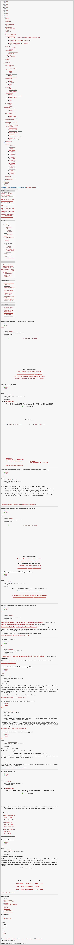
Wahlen (7, 59)
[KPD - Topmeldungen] (39, 938)
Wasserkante (9, 103)
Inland (7, 19)
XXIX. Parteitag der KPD (8, 900)
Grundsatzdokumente (10, 36)
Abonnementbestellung (11, 177)
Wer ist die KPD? (12, 47)
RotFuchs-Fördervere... (7, 239)
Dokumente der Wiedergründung (10, 904)
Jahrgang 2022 (12, 151)
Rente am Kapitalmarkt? (8, 294)
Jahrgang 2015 (12, 161)
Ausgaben (8, 144)
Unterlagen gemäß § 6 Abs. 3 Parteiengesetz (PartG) (17, 572)
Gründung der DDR (13, 129)
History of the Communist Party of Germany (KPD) (16, 667)
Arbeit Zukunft (8, 227)
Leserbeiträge (9, 27)
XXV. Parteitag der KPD (8, 313)
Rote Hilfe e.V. (9, 241)
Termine (8, 60)
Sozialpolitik (11, 134)
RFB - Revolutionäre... (10, 237)
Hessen (7, 69)
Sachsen (8, 87)
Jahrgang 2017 (12, 158)
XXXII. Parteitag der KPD (8, 385)
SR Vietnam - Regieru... (7, 253)
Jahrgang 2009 (12, 170)
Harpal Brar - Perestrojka (8, 639)
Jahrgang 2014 (12, 163)
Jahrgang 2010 (12, 169)
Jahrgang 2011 (12, 167)
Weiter (5, 933)
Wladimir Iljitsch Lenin (13, 117)
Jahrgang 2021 (12, 153)
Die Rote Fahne (9, 272)
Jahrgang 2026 (12, 145)
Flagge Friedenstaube (7, 840)
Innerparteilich (9, 141)
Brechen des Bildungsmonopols (15, 131)
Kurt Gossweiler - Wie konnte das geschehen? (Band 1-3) (18, 605)
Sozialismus (5, 267)
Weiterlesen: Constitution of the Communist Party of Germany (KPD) (14, 728)
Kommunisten (8, 276)
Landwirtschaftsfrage (13, 132)
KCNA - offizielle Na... (10, 249)
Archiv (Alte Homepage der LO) (15, 95)
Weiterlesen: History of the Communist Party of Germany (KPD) (13, 697)
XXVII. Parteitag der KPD (8, 314)
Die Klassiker (9, 113)
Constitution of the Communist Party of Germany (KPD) (20, 40)
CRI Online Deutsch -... (10, 250)
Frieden (6, 269)
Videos (7, 30)
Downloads (8, 62)
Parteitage (8, 57)
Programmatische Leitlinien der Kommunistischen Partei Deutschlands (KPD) (24, 37)
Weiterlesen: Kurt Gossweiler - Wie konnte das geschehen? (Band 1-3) (15, 635)
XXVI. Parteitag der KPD (8, 316)
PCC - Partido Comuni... (7, 256)
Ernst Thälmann (11, 269)
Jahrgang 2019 (12, 155)
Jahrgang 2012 (12, 166)
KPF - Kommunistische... (7, 225)
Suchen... (2, 189)
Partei (7, 18)
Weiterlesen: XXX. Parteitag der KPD (8, 836)
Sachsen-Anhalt (9, 93)
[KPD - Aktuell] (4, 938)
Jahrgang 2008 (12, 171)
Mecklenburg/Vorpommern (11, 74)
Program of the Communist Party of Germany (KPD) (19, 43)
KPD (9, 264)
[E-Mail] (6, 325)
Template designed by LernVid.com (19, 943)
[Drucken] (6, 323)
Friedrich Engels (12, 116)
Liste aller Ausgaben (13, 112)
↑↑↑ (1, 941)
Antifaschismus (8, 275)
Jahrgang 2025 (12, 147)
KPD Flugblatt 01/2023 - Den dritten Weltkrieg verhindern (18, 508)
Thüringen (8, 98)
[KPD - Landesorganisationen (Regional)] (25, 938)
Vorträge (8, 25)
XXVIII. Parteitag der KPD (9, 901)
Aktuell (10, 66)
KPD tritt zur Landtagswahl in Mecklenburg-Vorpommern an (9, 285)
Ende (5, 934)
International (8, 21)
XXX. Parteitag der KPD (8, 771)
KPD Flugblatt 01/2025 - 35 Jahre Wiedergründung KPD (18, 321)
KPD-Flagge (6, 898)
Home (8, 187)
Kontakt (10, 72)
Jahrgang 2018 (12, 157)
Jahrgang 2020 (12, 154)
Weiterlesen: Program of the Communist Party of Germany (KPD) (13, 767)
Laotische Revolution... (10, 257)
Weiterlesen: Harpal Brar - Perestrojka (8, 663)
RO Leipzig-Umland (13, 90)
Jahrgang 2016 (12, 160)
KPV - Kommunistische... (7, 245)
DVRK (7, 22)
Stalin (12, 266)
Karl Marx (11, 114)
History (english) (12, 53)
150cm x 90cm (29, 889)
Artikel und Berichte (10, 24)
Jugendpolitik (12, 135)
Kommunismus (8, 273)
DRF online (8, 176)
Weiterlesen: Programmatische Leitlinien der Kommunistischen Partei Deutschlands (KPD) (18, 504)
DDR (2, 269)
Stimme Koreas (9, 247)
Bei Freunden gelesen (10, 28)
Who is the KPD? (12, 49)
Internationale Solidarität (14, 139)
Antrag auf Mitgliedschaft (11, 34)
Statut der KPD (12, 38)
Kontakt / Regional (13, 68)
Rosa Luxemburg (8, 270)
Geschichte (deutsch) (13, 52)
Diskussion (8, 31)
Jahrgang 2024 (12, 148)
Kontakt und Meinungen (14, 125)
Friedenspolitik (12, 138)
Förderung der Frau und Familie (15, 136)
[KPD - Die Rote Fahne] (12, 938)
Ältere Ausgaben (12, 174)
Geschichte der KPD (8, 906)
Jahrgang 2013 (12, 164)
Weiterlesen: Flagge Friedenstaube (8, 892)
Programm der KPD (13, 41)
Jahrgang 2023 (12, 150)
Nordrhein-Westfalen (10, 82)
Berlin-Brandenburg (10, 65)
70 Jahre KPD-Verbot (8, 293)
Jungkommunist (12, 56)
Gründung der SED (13, 128)
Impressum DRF (9, 179)
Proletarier (5, 264)
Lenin (4, 272)
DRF (13, 270)
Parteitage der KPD (9, 401)
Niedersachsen (9, 78)
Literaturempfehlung (10, 119)
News (10, 123)
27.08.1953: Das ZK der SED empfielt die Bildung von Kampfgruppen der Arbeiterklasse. (7, 195)
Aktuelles (11, 110)
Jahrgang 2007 (12, 173)
